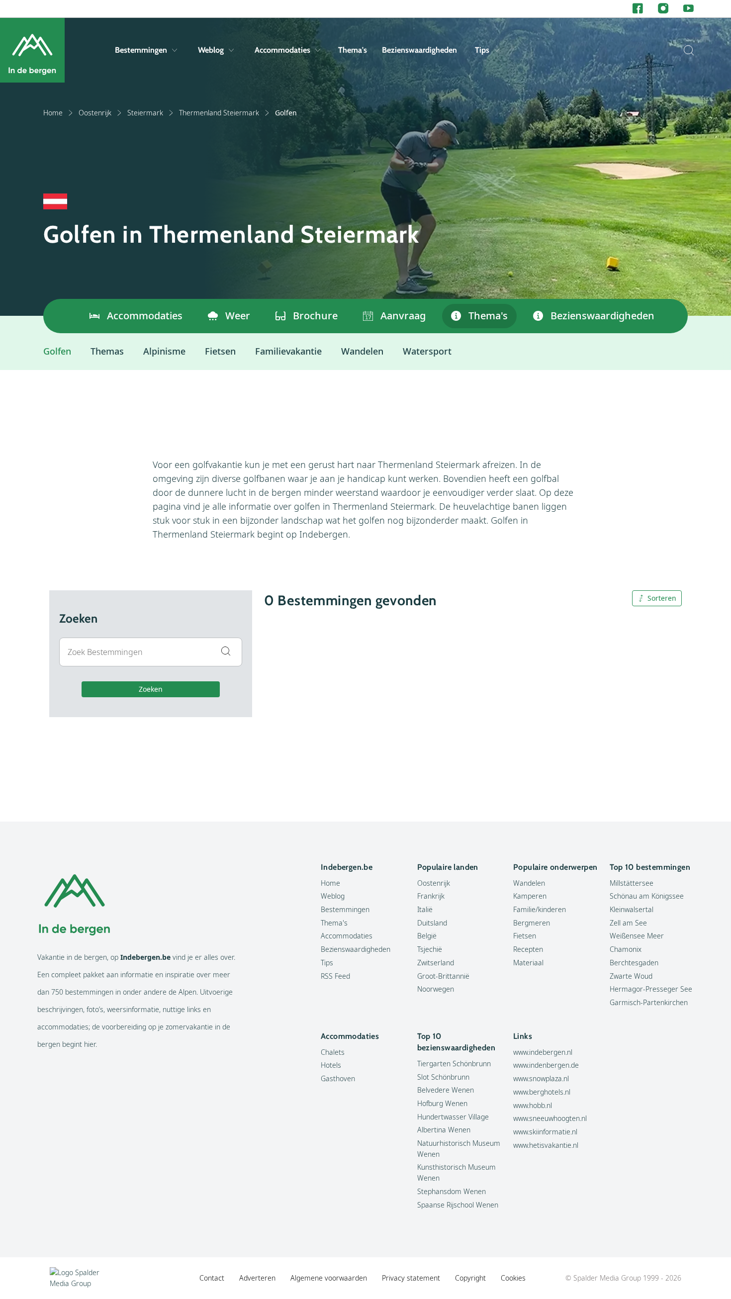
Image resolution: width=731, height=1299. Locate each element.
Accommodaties (282, 50)
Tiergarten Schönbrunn (454, 1063)
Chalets (333, 1052)
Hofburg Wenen (442, 1103)
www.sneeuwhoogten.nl (550, 1118)
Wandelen (362, 351)
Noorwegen (435, 989)
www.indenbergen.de (546, 1065)
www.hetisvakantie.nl (545, 1145)
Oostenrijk (95, 112)
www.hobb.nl (532, 1105)
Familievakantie (288, 351)
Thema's (352, 50)
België (427, 935)
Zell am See (628, 923)
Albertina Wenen (443, 1129)
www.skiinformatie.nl (545, 1131)
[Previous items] (55, 316)
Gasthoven (338, 1078)
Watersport (427, 351)
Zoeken (151, 689)
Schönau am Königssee (647, 896)
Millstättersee (631, 883)
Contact (211, 1278)
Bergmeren (531, 923)
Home (53, 112)
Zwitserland (435, 962)
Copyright (470, 1278)
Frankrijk (431, 896)
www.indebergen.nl (542, 1052)
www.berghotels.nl (541, 1092)
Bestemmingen (141, 50)
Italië (425, 909)
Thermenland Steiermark (219, 112)
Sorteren (661, 598)
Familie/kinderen (539, 909)
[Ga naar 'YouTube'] (688, 8)
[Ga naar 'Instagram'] (663, 8)
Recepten (528, 949)
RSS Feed (335, 976)
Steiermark (145, 112)
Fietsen (220, 351)
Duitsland (432, 923)
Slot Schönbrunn (443, 1077)
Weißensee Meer (637, 935)
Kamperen (530, 896)
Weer (237, 315)
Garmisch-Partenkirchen (649, 1002)
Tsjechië (429, 949)
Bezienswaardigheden (419, 50)
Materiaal (528, 962)
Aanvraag (403, 315)
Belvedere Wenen (445, 1090)
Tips (482, 50)
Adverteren (257, 1278)
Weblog (211, 50)
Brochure (315, 315)
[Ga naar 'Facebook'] (638, 8)
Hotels (331, 1065)
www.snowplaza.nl (541, 1078)
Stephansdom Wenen (451, 1191)
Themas (107, 351)
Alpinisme (164, 351)
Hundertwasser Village (453, 1116)
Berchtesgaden (634, 962)
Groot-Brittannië (443, 976)
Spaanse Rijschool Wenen (457, 1204)
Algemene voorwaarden (328, 1278)
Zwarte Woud (631, 976)
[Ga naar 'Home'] (32, 50)
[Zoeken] (686, 50)
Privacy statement (411, 1278)
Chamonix (625, 949)
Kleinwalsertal (631, 909)
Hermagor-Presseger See (651, 989)
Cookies (513, 1278)
